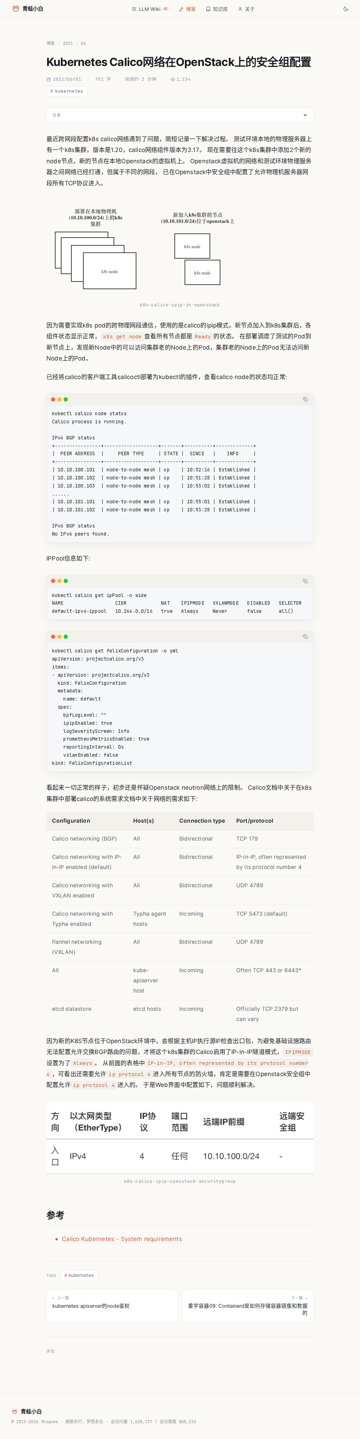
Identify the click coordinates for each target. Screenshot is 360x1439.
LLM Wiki (153, 9)
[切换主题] (346, 9)
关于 (250, 9)
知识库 (220, 9)
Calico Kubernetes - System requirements (122, 1238)
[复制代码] (305, 399)
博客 (191, 9)
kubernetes (66, 91)
